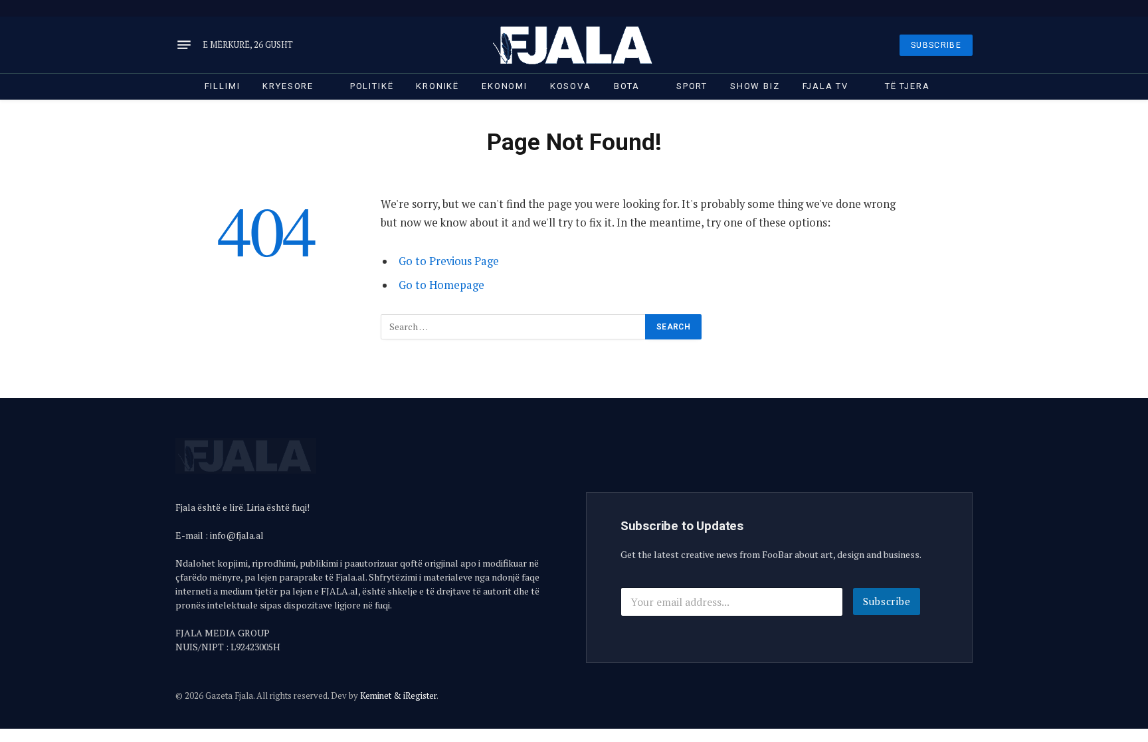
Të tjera (907, 86)
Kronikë (437, 86)
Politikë (372, 86)
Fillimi (222, 86)
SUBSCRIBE (936, 45)
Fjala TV (826, 86)
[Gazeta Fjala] (574, 45)
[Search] (971, 8)
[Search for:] (513, 326)
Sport (692, 86)
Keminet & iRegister (398, 695)
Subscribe (887, 601)
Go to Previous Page (449, 261)
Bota (627, 86)
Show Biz (755, 86)
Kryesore (288, 86)
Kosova (570, 86)
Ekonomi (504, 86)
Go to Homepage (441, 285)
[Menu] (184, 45)
